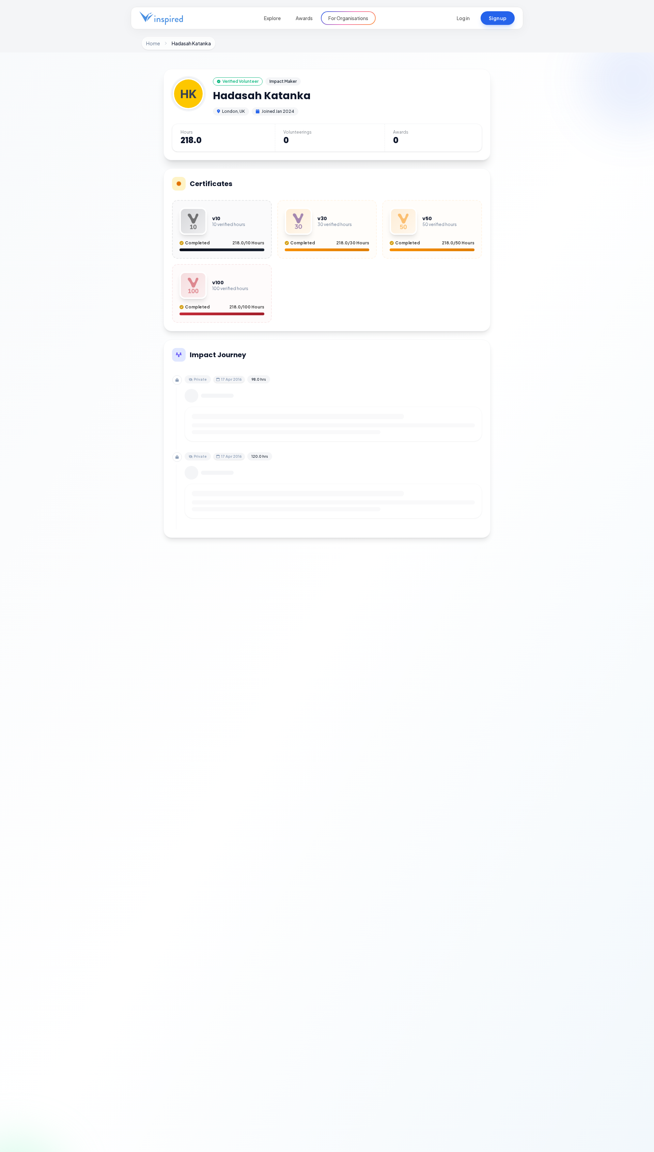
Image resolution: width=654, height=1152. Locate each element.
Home (153, 43)
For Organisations (348, 18)
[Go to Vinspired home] (161, 18)
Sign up (498, 18)
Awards (304, 18)
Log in (463, 18)
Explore (272, 18)
